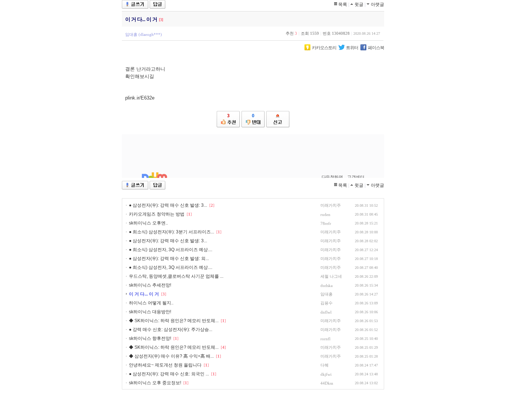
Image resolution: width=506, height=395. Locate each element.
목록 (342, 4)
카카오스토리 (324, 47)
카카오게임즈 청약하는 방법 (156, 214)
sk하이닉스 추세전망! (150, 285)
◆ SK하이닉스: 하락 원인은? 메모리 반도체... (174, 320)
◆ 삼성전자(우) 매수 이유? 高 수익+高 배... (171, 356)
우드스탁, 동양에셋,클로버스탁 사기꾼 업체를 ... (176, 276)
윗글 (358, 4)
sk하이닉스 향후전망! (150, 338)
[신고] (278, 119)
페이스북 (376, 47)
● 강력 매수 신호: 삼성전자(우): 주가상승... (170, 329)
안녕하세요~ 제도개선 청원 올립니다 (165, 365)
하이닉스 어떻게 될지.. (151, 302)
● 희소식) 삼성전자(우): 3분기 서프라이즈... (171, 231)
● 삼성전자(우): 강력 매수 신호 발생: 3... (168, 205)
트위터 (352, 47)
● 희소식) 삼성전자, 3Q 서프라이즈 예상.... (170, 249)
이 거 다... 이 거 (144, 294)
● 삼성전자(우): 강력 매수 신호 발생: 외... (169, 258)
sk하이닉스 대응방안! (150, 311)
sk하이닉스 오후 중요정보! (155, 382)
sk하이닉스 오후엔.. (148, 223)
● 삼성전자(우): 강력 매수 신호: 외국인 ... (169, 374)
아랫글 (377, 4)
